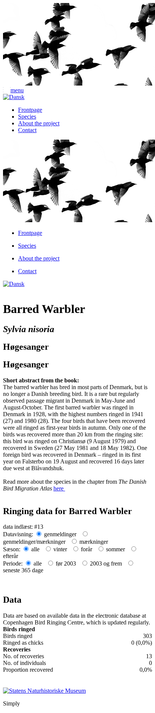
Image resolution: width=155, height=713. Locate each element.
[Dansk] (13, 97)
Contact (27, 130)
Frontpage (30, 110)
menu (17, 90)
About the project (38, 123)
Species (27, 116)
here (59, 488)
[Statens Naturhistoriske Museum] (44, 690)
